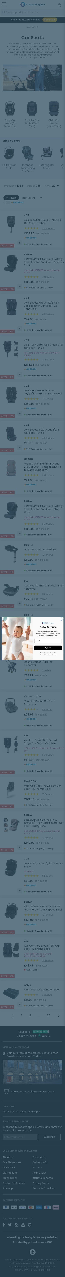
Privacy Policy (53, 652)
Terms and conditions (44, 652)
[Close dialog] (61, 619)
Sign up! (48, 648)
